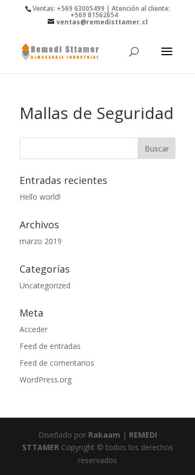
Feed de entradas (50, 346)
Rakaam (104, 435)
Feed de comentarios (57, 363)
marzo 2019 (41, 241)
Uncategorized (45, 285)
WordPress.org (46, 379)
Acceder (34, 329)
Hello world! (40, 197)
